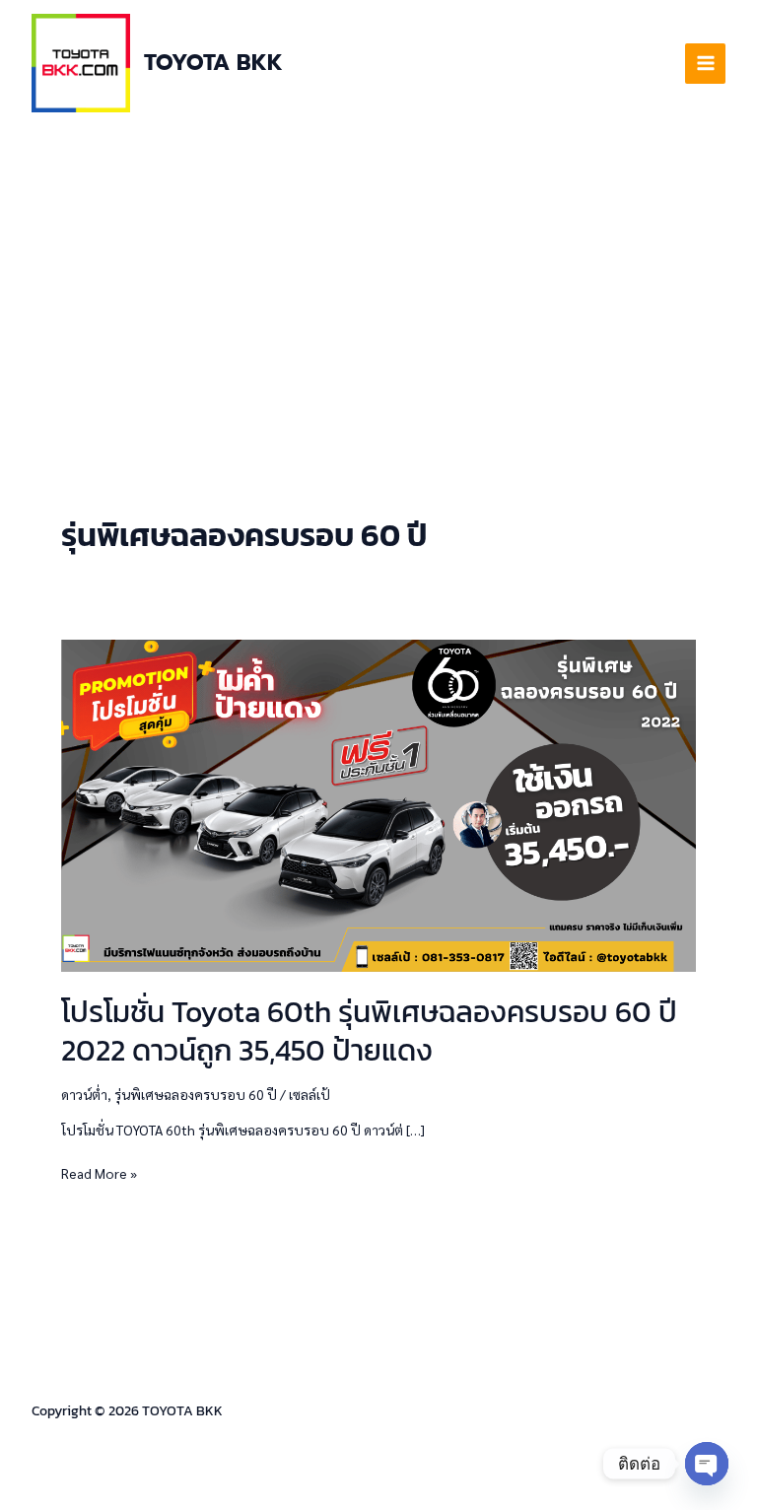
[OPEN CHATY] (706, 1463)
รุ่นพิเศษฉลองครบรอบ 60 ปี (195, 1094)
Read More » (99, 1172)
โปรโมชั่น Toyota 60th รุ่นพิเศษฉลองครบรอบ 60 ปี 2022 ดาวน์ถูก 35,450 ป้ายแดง (369, 1031)
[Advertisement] (378, 274)
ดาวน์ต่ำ (84, 1094)
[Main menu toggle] (705, 63)
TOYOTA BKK (213, 62)
